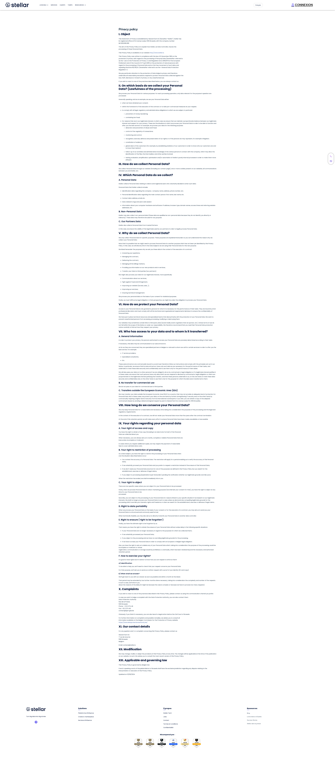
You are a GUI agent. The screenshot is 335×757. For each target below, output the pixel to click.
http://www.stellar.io (157, 53)
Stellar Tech (167, 713)
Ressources (79, 5)
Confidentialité (168, 728)
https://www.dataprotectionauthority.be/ (133, 622)
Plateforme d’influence (86, 713)
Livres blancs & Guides (254, 716)
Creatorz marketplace (86, 717)
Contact (166, 720)
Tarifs (70, 5)
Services (54, 5)
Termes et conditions (170, 724)
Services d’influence (85, 720)
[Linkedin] (36, 722)
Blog (248, 713)
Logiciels (43, 5)
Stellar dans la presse (254, 723)
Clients (62, 5)
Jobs (165, 717)
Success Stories (252, 720)
